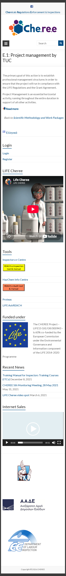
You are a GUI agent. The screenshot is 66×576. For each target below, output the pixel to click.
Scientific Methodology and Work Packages (38, 117)
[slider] (30, 442)
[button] (33, 429)
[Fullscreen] (59, 442)
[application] (33, 429)
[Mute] (53, 442)
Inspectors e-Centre (14, 259)
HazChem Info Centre (15, 279)
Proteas (7, 299)
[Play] (7, 442)
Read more (12, 108)
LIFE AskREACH (12, 305)
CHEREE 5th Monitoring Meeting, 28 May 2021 (30, 385)
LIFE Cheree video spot (16, 395)
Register (7, 159)
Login (6, 153)
